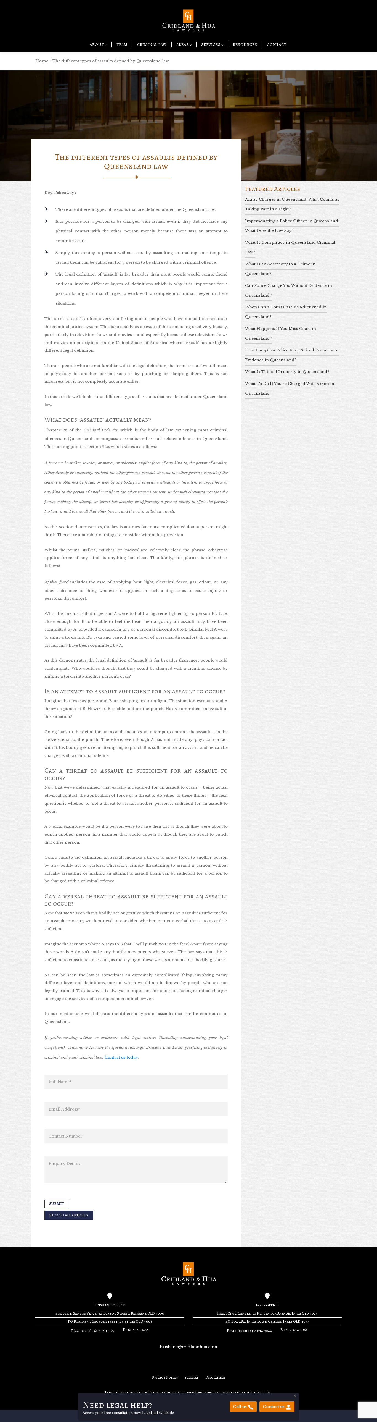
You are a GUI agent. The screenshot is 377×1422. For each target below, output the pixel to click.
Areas (182, 44)
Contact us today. (122, 1057)
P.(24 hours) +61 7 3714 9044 (249, 1330)
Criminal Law (152, 44)
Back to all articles (68, 1215)
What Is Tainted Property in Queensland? (287, 371)
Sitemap (192, 1377)
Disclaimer (215, 1377)
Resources (245, 44)
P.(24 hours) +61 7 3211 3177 (92, 1330)
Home (42, 61)
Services (211, 44)
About (97, 44)
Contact (276, 44)
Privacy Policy (165, 1377)
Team (122, 44)
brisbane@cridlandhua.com (188, 1346)
